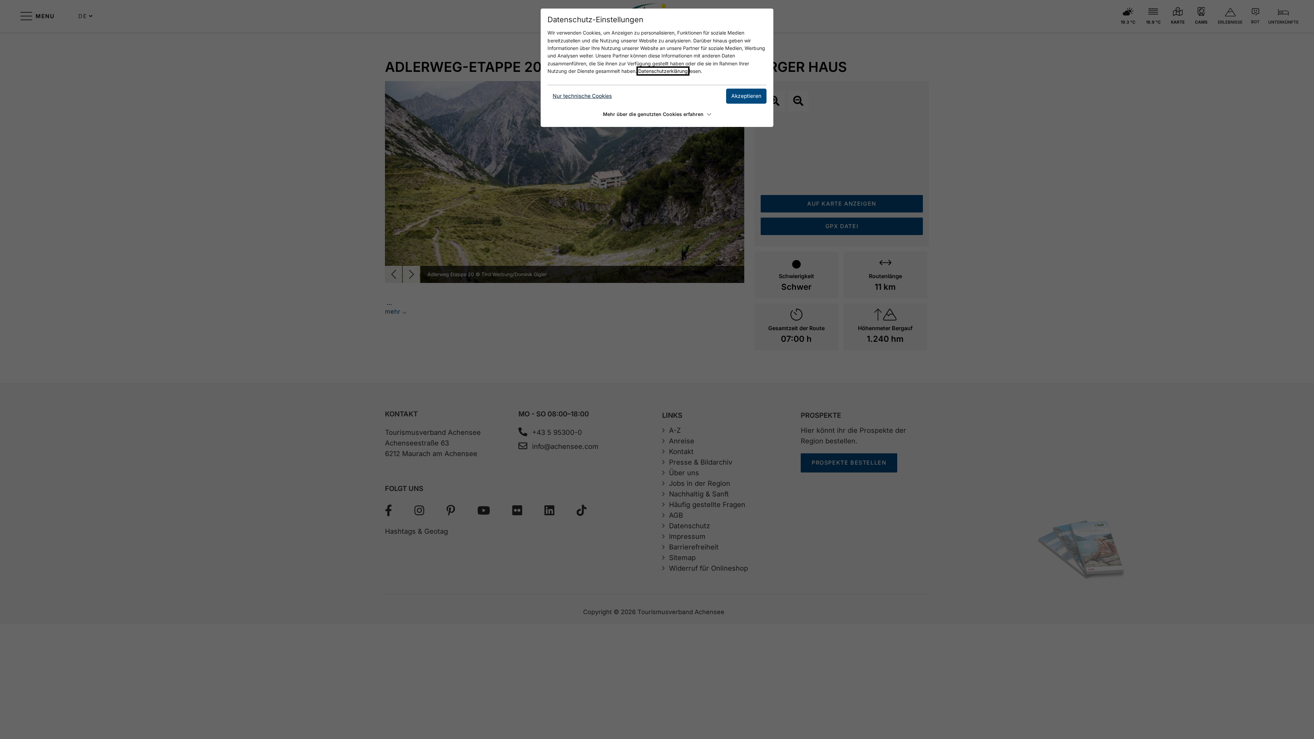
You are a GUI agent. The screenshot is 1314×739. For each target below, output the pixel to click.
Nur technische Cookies (582, 96)
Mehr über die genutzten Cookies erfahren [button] (653, 114)
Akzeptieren (746, 96)
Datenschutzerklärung (663, 71)
